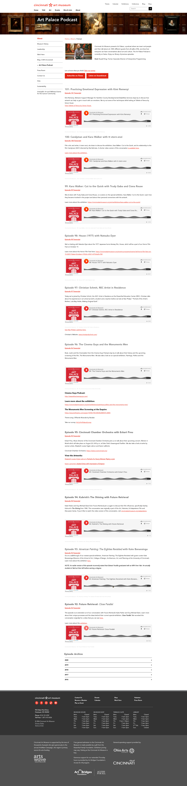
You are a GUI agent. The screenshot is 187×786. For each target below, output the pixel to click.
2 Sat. (135, 725)
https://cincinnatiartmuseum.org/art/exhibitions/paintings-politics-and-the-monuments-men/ (96, 404)
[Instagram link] (46, 702)
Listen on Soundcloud (97, 76)
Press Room (41, 70)
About (78, 10)
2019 (66, 665)
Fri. (75, 723)
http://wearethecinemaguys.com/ (76, 396)
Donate (97, 697)
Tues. (75, 717)
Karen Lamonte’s (84, 464)
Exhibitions (125, 4)
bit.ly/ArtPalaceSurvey (83, 422)
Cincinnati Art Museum (70, 131)
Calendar (115, 4)
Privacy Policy (39, 723)
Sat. (75, 725)
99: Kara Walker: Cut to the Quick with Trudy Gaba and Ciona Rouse (94, 228)
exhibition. (83, 623)
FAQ (38, 81)
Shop (150, 4)
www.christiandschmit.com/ (88, 334)
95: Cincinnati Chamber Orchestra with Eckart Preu (89, 489)
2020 (66, 660)
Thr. (75, 721)
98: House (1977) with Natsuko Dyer (86, 280)
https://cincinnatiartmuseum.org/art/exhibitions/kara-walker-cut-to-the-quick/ (114, 202)
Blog (143, 4)
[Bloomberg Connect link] (36, 702)
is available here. (133, 148)
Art (50, 10)
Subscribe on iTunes (75, 76)
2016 (66, 679)
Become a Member (81, 700)
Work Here (40, 54)
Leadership (41, 49)
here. (101, 618)
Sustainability (41, 86)
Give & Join (68, 10)
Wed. (75, 719)
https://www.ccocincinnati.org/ (96, 451)
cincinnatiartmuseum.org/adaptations (134, 511)
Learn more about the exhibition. (76, 153)
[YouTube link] (55, 702)
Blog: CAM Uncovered (45, 60)
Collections (135, 4)
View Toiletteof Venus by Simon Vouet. (78, 105)
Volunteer (137, 697)
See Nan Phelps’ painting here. (75, 330)
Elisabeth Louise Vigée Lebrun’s (90, 459)
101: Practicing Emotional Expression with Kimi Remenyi (91, 131)
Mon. (75, 714)
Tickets (107, 4)
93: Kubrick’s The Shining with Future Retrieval (88, 541)
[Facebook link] (41, 702)
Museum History (42, 44)
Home (36, 10)
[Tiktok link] (51, 702)
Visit (43, 10)
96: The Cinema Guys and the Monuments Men (89, 388)
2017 (66, 675)
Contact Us (41, 76)
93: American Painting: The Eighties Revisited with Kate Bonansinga (94, 596)
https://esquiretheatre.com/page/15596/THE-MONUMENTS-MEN (87, 413)
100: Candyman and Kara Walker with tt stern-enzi (89, 178)
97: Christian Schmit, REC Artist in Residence (88, 327)
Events (57, 10)
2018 (66, 670)
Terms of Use (39, 725)
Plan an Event (79, 703)
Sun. (75, 727)
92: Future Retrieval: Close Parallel (85, 646)
